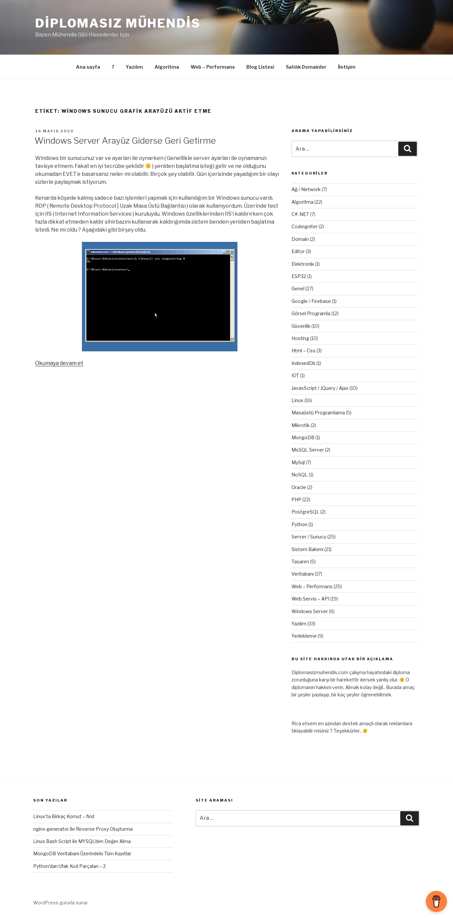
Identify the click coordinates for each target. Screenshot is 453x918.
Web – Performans (213, 67)
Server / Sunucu (308, 536)
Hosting (300, 338)
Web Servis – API (310, 598)
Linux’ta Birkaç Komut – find (63, 816)
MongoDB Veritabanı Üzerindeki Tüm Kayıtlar (82, 853)
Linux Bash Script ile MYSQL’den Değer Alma (82, 841)
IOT (295, 375)
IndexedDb (303, 363)
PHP (296, 499)
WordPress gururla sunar (60, 902)
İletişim (347, 67)
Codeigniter (304, 226)
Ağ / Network (306, 189)
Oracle (298, 487)
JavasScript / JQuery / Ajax (320, 388)
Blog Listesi (260, 67)
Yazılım (134, 67)
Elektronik (302, 264)
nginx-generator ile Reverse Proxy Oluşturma (83, 829)
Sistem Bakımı (307, 549)
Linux (297, 400)
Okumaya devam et (59, 363)
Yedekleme (304, 636)
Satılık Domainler (306, 67)
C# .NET (300, 214)
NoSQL (299, 474)
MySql (298, 462)
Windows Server (309, 611)
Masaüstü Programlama (318, 412)
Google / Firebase (311, 301)
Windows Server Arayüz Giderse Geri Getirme (125, 140)
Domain (300, 239)
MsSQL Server (307, 450)
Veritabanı (302, 574)
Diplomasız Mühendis (118, 23)
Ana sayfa (88, 67)
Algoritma (167, 67)
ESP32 (298, 276)
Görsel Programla (310, 313)
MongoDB (302, 437)
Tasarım (300, 561)
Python (299, 524)
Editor (298, 251)
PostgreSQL (305, 512)
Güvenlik (300, 326)
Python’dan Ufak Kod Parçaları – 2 (69, 866)
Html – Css (303, 350)
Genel (297, 288)
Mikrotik (300, 425)
